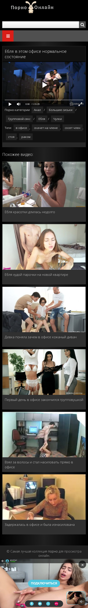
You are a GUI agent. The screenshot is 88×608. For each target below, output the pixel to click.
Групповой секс (19, 119)
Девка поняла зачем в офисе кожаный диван (41, 337)
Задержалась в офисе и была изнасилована (40, 524)
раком (25, 137)
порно (53, 551)
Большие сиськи (60, 110)
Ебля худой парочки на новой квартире (36, 274)
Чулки (57, 119)
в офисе (21, 128)
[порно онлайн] (29, 10)
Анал (37, 110)
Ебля (42, 119)
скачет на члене (46, 128)
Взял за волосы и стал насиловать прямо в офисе (39, 464)
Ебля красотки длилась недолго (30, 212)
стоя (11, 137)
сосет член (72, 128)
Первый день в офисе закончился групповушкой (44, 399)
